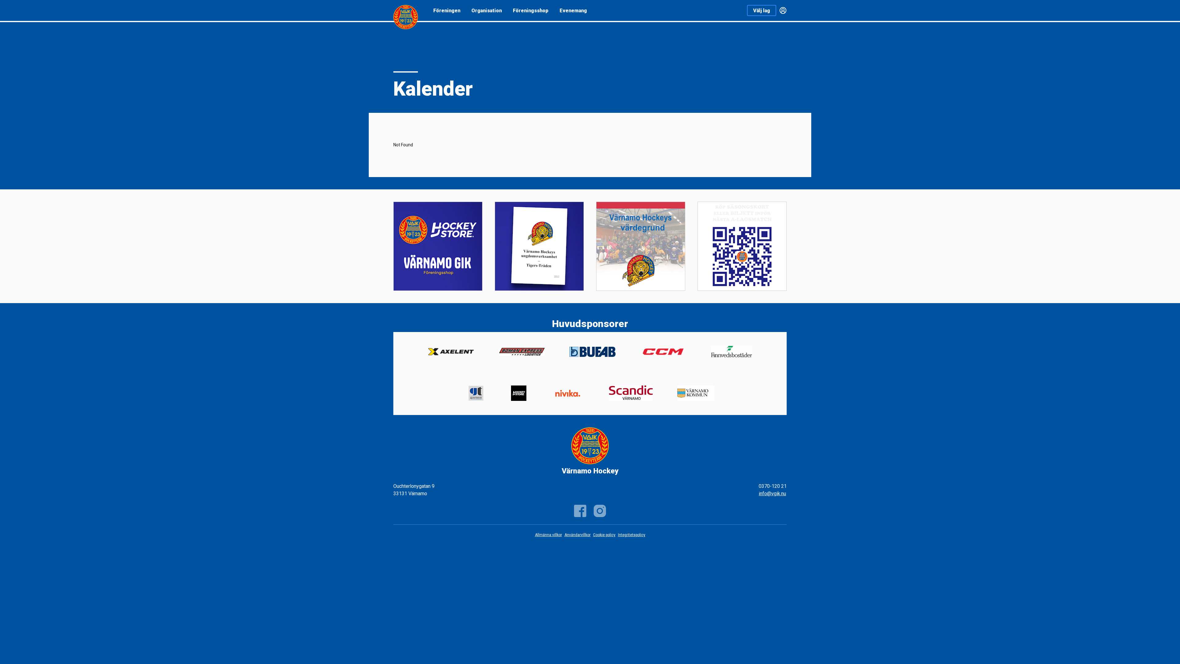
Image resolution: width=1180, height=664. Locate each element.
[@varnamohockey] (600, 511)
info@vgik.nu (772, 493)
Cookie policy (604, 535)
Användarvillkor (577, 535)
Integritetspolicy (631, 535)
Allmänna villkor (548, 535)
